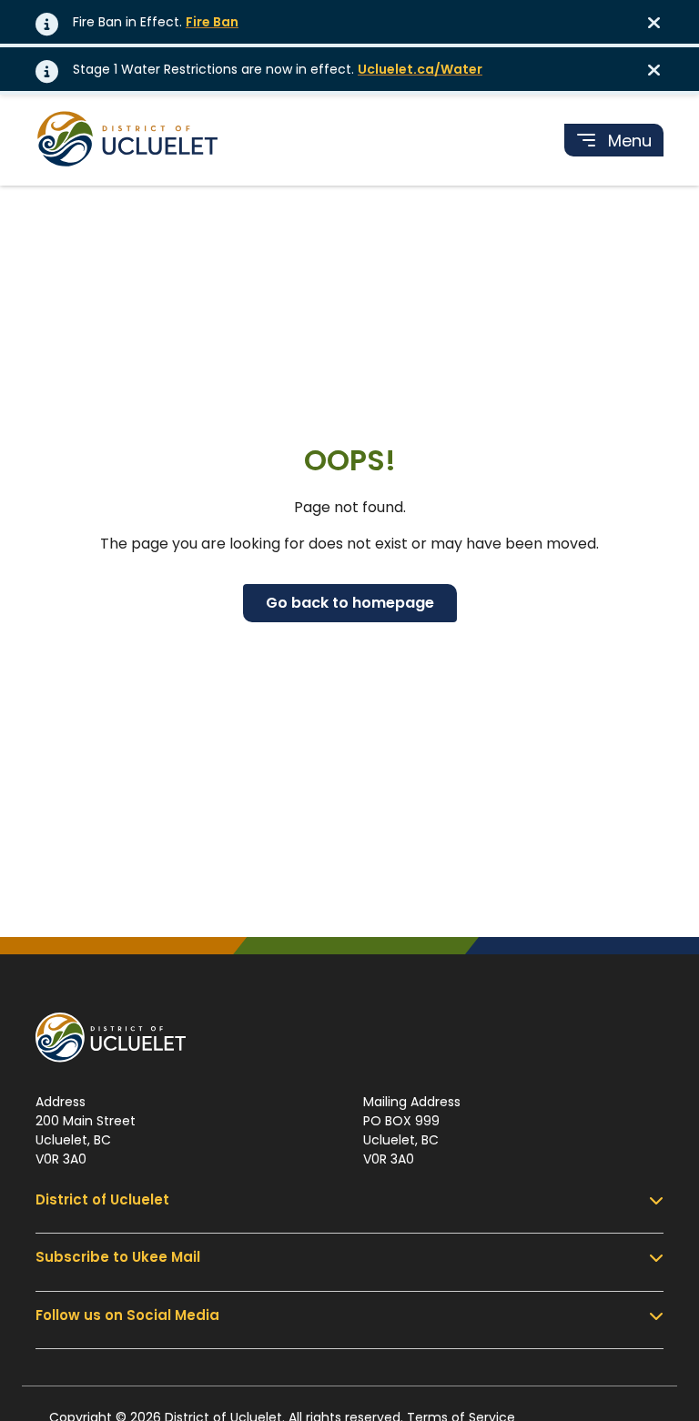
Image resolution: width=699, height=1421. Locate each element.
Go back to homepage (350, 602)
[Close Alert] (660, 22)
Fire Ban (212, 22)
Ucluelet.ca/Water (420, 69)
